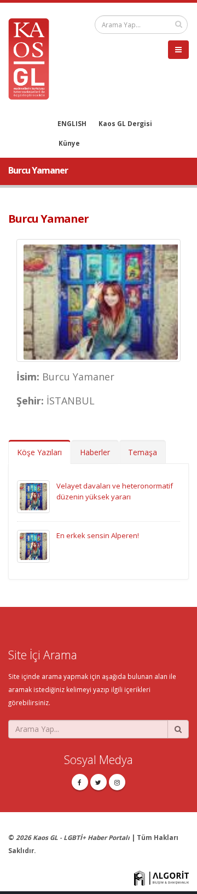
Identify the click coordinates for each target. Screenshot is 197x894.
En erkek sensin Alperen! (97, 535)
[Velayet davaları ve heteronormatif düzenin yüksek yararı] (33, 495)
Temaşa (142, 452)
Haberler (95, 452)
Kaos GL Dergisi (125, 123)
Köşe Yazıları (39, 452)
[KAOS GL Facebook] (80, 782)
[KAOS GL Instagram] (117, 782)
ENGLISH (71, 123)
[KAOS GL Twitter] (98, 782)
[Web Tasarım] (161, 877)
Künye (69, 143)
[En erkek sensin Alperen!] (33, 545)
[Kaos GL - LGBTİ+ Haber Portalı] (32, 58)
